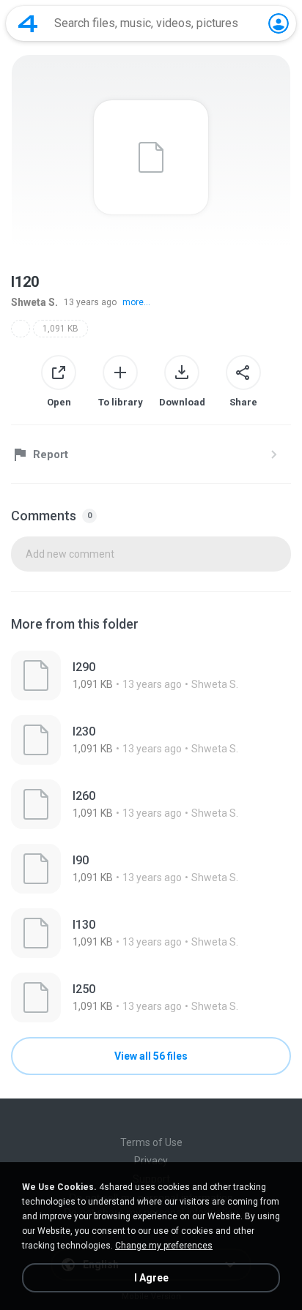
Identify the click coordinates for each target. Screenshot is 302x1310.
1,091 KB (60, 328)
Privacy (151, 1161)
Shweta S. (34, 302)
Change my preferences (164, 1245)
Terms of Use (151, 1142)
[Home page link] (28, 23)
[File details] (151, 675)
